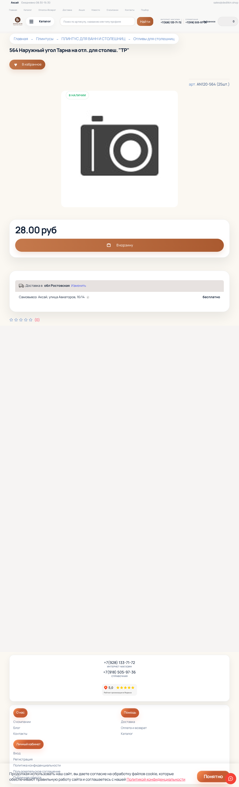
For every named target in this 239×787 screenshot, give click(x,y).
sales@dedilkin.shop (226, 2)
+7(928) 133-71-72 (171, 22)
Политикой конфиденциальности (156, 779)
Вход (17, 754)
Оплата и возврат (134, 728)
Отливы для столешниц (153, 38)
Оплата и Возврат (47, 9)
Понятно (213, 776)
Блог (16, 728)
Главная (13, 9)
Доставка (67, 9)
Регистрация (23, 760)
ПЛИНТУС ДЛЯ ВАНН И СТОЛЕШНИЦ (93, 38)
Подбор (145, 9)
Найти (145, 21)
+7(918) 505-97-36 (196, 22)
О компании (112, 9)
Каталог (28, 9)
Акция (82, 9)
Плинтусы (44, 38)
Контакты (129, 9)
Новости (95, 9)
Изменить (78, 285)
